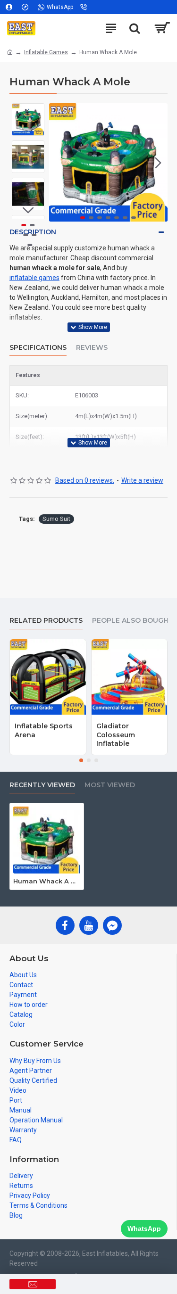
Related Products (46, 621)
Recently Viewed (42, 785)
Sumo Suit (56, 518)
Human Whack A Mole (46, 881)
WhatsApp (144, 1228)
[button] (58, 162)
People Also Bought (132, 621)
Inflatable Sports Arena (44, 730)
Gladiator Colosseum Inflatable (115, 734)
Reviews (92, 348)
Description (32, 232)
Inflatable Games (46, 52)
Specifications (38, 348)
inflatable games (34, 277)
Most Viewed (109, 785)
